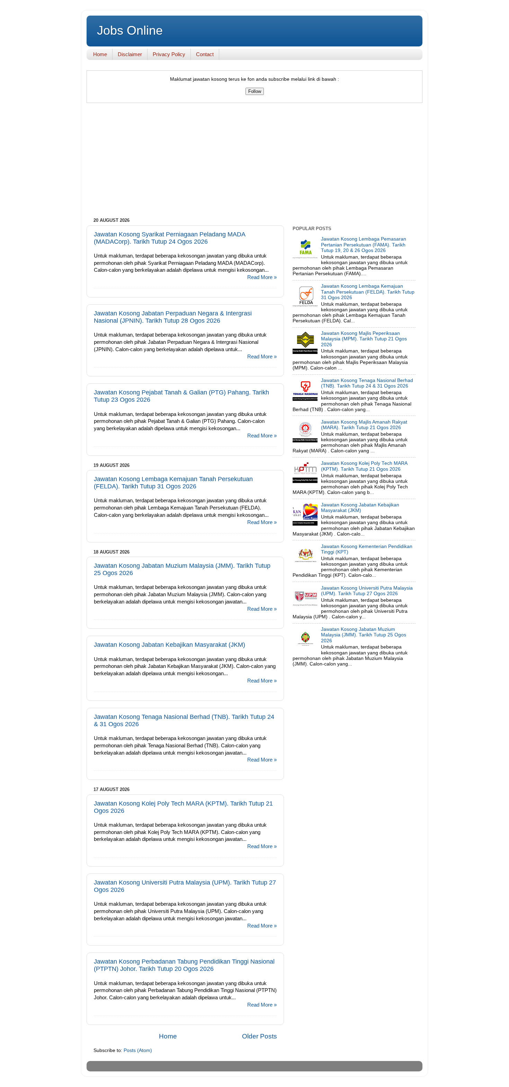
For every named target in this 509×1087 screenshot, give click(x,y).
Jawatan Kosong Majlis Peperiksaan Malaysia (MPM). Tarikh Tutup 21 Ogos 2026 (364, 339)
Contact (205, 54)
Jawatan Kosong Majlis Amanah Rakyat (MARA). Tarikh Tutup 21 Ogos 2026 (364, 424)
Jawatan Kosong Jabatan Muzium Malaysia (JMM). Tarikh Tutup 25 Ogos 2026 (363, 635)
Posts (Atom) (138, 1050)
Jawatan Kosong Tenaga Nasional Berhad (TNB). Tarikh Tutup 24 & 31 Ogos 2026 (367, 383)
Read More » (262, 277)
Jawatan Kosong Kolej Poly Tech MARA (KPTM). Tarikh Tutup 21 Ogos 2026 (364, 466)
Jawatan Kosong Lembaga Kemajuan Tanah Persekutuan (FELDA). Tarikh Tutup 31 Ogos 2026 (173, 483)
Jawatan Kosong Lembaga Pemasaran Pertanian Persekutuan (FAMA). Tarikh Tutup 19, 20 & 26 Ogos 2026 (363, 244)
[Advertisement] (254, 161)
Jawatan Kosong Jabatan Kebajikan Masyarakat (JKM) (169, 644)
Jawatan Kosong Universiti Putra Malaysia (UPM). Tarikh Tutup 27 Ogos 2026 (367, 590)
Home (100, 54)
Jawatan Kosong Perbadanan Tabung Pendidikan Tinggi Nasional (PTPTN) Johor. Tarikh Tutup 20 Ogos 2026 (184, 965)
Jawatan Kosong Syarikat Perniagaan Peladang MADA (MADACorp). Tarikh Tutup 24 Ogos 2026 (169, 238)
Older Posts (259, 1036)
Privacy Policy (169, 54)
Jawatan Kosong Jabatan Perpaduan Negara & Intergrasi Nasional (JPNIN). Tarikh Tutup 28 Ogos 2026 (173, 317)
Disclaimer (130, 54)
